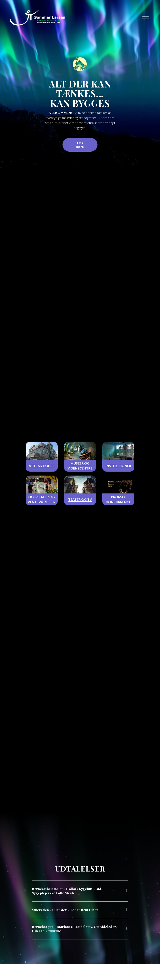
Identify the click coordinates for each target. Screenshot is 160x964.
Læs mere (80, 145)
